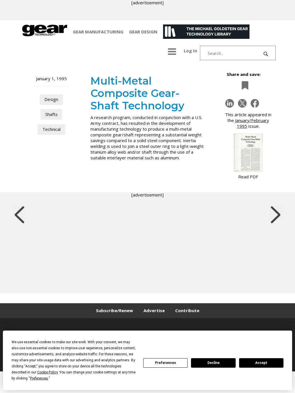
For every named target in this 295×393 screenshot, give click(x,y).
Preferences (165, 363)
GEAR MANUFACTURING (98, 32)
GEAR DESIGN (143, 32)
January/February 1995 (252, 123)
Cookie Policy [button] (47, 372)
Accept (261, 363)
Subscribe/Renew (114, 310)
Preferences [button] (39, 378)
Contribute (187, 310)
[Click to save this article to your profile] (243, 85)
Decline (213, 363)
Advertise (154, 310)
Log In (190, 51)
